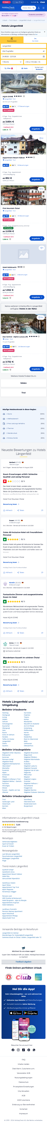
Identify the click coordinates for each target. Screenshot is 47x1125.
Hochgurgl (6, 715)
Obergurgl (6, 728)
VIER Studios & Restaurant (11, 898)
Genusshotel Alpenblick (11, 878)
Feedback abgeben (23, 961)
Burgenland (28, 806)
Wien (4, 808)
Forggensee (28, 788)
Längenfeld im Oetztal (10, 933)
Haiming (5, 713)
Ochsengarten (7, 724)
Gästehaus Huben (8, 883)
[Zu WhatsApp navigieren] (34, 1050)
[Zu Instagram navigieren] (18, 1050)
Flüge (4, 861)
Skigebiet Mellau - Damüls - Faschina (12, 782)
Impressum (23, 1114)
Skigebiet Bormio (30, 790)
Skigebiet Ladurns (30, 766)
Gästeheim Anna (8, 872)
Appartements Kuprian (10, 903)
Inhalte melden (23, 1064)
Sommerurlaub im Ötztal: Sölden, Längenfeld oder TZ (21, 937)
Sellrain (5, 721)
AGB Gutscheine (23, 1100)
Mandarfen (28, 721)
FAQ (23, 1060)
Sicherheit (23, 1109)
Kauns (4, 732)
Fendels (5, 737)
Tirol (24, 393)
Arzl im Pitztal (29, 726)
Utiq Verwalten (23, 1091)
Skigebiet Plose (7, 761)
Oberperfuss (28, 746)
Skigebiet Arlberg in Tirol (11, 779)
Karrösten (27, 713)
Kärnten (5, 806)
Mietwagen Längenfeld (10, 858)
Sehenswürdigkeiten (9, 842)
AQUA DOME (8, 97)
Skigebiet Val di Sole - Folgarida (32, 771)
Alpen (4, 772)
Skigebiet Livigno (30, 779)
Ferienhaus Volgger (9, 892)
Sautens (5, 746)
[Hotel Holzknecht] (23, 254)
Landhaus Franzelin (9, 909)
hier (36, 34)
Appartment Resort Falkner (14, 158)
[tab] (12, 39)
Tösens (26, 717)
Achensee (5, 775)
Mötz (26, 741)
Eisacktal (27, 781)
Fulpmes (27, 715)
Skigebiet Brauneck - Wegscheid (31, 754)
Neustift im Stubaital (31, 724)
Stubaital (27, 764)
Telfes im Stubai (8, 739)
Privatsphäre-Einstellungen (23, 1087)
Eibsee (4, 788)
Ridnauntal (6, 755)
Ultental (5, 792)
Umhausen (28, 743)
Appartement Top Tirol (10, 887)
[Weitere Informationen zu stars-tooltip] (24, 96)
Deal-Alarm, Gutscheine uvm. (23, 1069)
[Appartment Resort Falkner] (23, 144)
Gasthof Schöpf (7, 870)
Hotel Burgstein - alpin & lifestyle (14, 900)
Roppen (27, 735)
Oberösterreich (29, 802)
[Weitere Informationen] (10, 130)
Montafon (5, 768)
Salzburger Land (8, 802)
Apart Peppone (7, 889)
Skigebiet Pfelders (30, 757)
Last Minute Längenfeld (11, 854)
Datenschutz (23, 1082)
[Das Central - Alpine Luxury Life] (23, 323)
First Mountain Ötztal (11, 208)
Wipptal (27, 777)
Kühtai (26, 719)
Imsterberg (28, 728)
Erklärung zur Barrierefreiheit (23, 1105)
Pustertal (5, 770)
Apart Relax (6, 885)
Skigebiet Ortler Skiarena (11, 753)
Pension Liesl (7, 896)
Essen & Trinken (8, 846)
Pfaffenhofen (28, 730)
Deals (5, 2)
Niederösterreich (30, 804)
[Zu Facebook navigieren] (13, 1050)
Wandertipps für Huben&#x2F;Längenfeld (17, 935)
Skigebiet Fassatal (30, 768)
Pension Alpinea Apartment (12, 911)
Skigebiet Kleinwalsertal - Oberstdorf (11, 765)
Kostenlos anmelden (36, 14)
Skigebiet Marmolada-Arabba (32, 760)
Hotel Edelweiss (8, 905)
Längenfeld (6, 741)
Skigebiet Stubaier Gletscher (34, 792)
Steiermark (6, 804)
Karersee (5, 757)
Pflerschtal (28, 775)
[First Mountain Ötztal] (23, 195)
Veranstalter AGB (23, 1073)
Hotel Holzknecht (10, 267)
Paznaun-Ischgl (7, 759)
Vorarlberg (28, 799)
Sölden (23, 383)
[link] (39, 8)
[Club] (14, 15)
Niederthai (28, 737)
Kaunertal (6, 726)
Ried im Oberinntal (31, 739)
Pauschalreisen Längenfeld (12, 856)
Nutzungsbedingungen (23, 1078)
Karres (26, 732)
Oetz (4, 730)
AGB (23, 1096)
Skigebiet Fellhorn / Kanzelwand (31, 784)
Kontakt (33, 2)
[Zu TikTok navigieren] (23, 1050)
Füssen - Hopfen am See (11, 790)
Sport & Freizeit (8, 844)
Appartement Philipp (10, 916)
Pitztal (4, 777)
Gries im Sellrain (8, 735)
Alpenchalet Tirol (8, 918)
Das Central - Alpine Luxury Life (15, 337)
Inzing (4, 717)
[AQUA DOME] (23, 83)
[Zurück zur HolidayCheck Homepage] (8, 8)
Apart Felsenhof (8, 913)
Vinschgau (6, 786)
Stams (4, 743)
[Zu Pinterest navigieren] (28, 1050)
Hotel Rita (5, 876)
